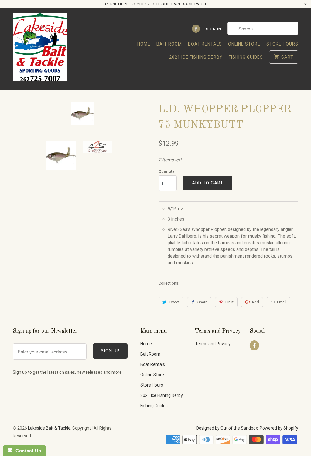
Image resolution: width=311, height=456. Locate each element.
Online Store (244, 44)
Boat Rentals (205, 44)
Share (202, 302)
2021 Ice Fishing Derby (196, 57)
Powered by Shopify (279, 428)
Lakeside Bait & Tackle (49, 428)
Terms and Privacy (213, 343)
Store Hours (282, 44)
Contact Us (26, 450)
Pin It (229, 302)
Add (255, 302)
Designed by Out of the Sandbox (227, 428)
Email (281, 302)
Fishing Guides (246, 57)
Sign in (213, 29)
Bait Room (169, 44)
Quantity (166, 171)
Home (143, 44)
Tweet (174, 302)
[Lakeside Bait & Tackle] (40, 49)
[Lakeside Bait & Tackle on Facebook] (196, 29)
